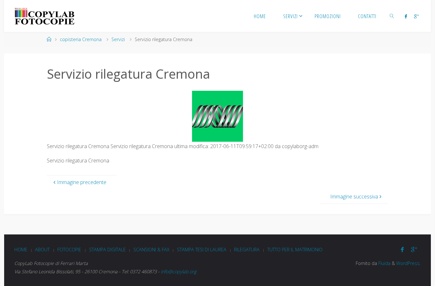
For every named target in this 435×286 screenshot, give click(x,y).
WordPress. (408, 263)
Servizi (118, 39)
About (42, 250)
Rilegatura (247, 250)
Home (20, 250)
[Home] (49, 39)
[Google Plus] (416, 16)
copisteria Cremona (81, 39)
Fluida (383, 263)
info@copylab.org (178, 271)
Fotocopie (69, 250)
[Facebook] (405, 16)
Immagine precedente (81, 182)
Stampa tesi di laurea (201, 250)
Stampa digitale (107, 250)
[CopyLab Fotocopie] (44, 15)
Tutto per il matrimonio (295, 250)
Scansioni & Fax (151, 250)
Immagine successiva (354, 196)
